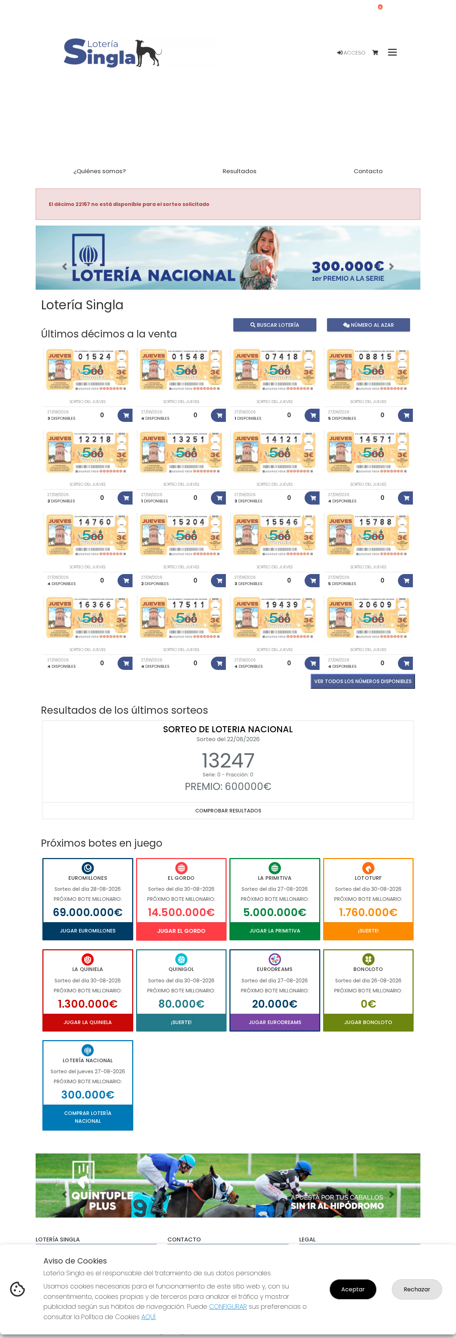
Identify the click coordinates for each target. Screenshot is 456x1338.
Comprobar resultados (228, 810)
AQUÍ (148, 1316)
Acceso (354, 52)
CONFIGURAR (228, 1306)
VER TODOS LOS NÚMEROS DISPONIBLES (362, 681)
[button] (64, 266)
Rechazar (417, 1289)
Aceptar (353, 1289)
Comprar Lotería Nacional (88, 1117)
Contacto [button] (368, 171)
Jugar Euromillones (87, 930)
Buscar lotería (277, 324)
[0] (378, 53)
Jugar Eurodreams (275, 1022)
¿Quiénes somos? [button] (99, 171)
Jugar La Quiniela (87, 1022)
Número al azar (371, 324)
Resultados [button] (239, 171)
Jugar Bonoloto (368, 1022)
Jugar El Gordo (181, 931)
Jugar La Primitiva (274, 930)
